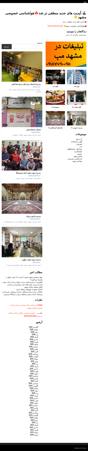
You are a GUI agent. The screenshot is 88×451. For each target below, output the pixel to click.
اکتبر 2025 (34, 351)
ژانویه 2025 (34, 373)
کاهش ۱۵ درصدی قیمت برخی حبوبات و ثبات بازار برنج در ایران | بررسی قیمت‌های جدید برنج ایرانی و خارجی (22, 283)
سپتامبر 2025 (33, 354)
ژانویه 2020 (34, 434)
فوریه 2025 (34, 371)
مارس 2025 (34, 368)
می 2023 (35, 422)
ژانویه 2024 (34, 403)
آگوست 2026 (33, 327)
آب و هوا (79, 139)
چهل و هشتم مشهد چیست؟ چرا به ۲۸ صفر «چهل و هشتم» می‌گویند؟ (24, 278)
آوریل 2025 (34, 366)
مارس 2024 (34, 398)
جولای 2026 (34, 329)
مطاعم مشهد (77, 161)
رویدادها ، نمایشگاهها (75, 149)
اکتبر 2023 (34, 410)
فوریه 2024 (34, 400)
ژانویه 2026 (34, 344)
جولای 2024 (34, 388)
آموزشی (79, 144)
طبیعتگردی (78, 151)
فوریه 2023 (34, 430)
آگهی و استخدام (76, 141)
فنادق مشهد (78, 156)
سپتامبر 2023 (33, 412)
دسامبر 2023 (33, 405)
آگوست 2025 (33, 356)
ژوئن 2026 (34, 332)
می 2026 (35, 334)
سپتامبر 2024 (33, 383)
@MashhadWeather (55, 26)
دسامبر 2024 (33, 376)
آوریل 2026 (34, 337)
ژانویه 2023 (34, 432)
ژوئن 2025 (34, 361)
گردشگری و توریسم (75, 158)
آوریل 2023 (34, 425)
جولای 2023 (34, 417)
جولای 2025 (34, 359)
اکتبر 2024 (34, 381)
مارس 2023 (34, 427)
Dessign (84, 448)
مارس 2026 (34, 339)
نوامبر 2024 (34, 378)
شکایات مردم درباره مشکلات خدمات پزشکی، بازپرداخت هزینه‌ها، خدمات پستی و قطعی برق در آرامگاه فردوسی (22, 292)
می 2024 (35, 393)
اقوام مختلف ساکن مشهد (33, 287)
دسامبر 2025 (33, 346)
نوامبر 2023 (34, 407)
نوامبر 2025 (34, 349)
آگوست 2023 (33, 415)
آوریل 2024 (34, 395)
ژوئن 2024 (34, 390)
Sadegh (39, 305)
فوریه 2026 (34, 341)
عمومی (79, 153)
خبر (81, 146)
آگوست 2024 (33, 385)
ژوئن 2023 (34, 420)
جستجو (39, 42)
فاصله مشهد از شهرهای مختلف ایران (29, 289)
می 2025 (35, 363)
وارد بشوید (69, 35)
